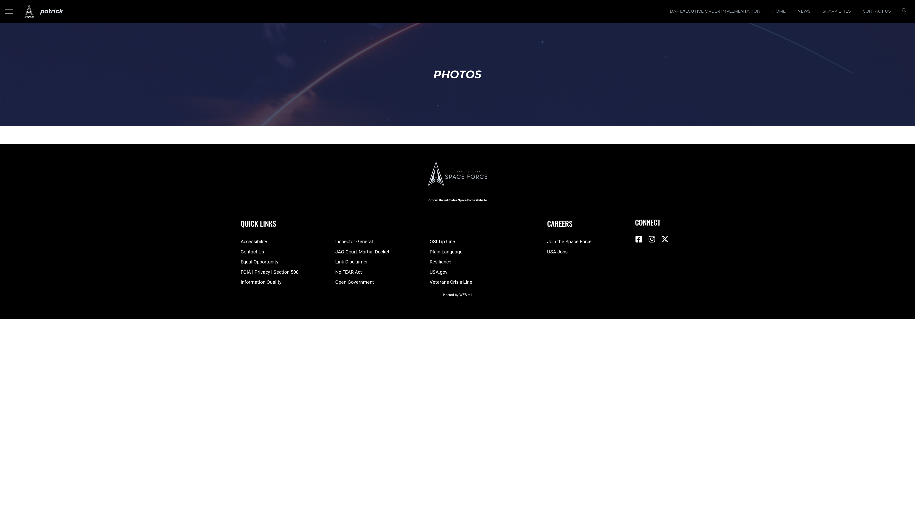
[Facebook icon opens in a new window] (638, 239)
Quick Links (258, 223)
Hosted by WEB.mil (457, 295)
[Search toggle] (903, 11)
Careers (560, 223)
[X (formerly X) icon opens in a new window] (664, 239)
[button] (7, 11)
